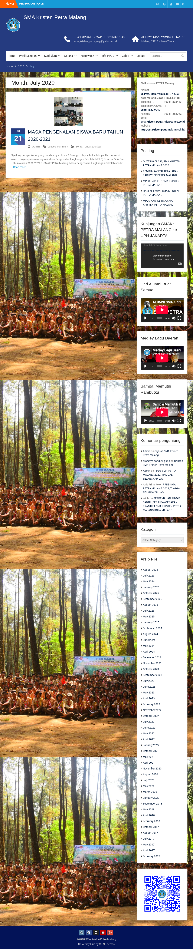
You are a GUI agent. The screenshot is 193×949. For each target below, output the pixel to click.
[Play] (145, 318)
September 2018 (152, 803)
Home (11, 56)
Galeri (125, 56)
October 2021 (151, 750)
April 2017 (149, 850)
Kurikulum (50, 56)
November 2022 (152, 710)
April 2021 (149, 762)
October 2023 (151, 669)
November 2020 (152, 768)
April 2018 (149, 815)
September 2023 (152, 674)
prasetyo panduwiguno (156, 460)
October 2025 (151, 593)
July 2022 (148, 721)
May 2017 (149, 844)
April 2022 (149, 739)
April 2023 (149, 698)
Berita (79, 146)
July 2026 (148, 575)
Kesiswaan (87, 56)
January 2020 (151, 797)
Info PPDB (108, 56)
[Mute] (174, 318)
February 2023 (151, 704)
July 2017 (148, 838)
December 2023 (152, 657)
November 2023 (152, 663)
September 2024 (152, 628)
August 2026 (150, 569)
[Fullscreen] (179, 318)
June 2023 (149, 686)
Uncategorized (93, 146)
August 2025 (150, 604)
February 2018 (151, 821)
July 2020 (148, 780)
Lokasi (141, 56)
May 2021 (149, 756)
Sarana (68, 56)
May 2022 (149, 733)
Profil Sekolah (28, 56)
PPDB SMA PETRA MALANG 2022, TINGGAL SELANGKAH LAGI (159, 474)
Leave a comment (57, 146)
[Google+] (184, 4)
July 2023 (148, 680)
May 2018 (149, 809)
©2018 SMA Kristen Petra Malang (96, 939)
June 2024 (149, 639)
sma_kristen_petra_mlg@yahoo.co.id (95, 41)
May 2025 (149, 616)
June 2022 (149, 727)
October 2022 (151, 715)
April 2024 (149, 651)
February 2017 (151, 856)
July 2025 (148, 610)
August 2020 (150, 774)
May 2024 (149, 645)
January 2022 (151, 745)
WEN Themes (107, 944)
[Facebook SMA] (164, 4)
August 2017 (150, 832)
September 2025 (152, 598)
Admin (36, 146)
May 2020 (149, 786)
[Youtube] (177, 4)
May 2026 (149, 581)
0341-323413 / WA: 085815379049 (99, 37)
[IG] (157, 4)
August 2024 (150, 634)
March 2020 (150, 791)
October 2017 (151, 826)
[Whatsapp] (171, 4)
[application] (162, 255)
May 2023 (149, 692)
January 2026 (151, 587)
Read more (19, 167)
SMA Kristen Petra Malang (55, 17)
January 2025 (151, 622)
